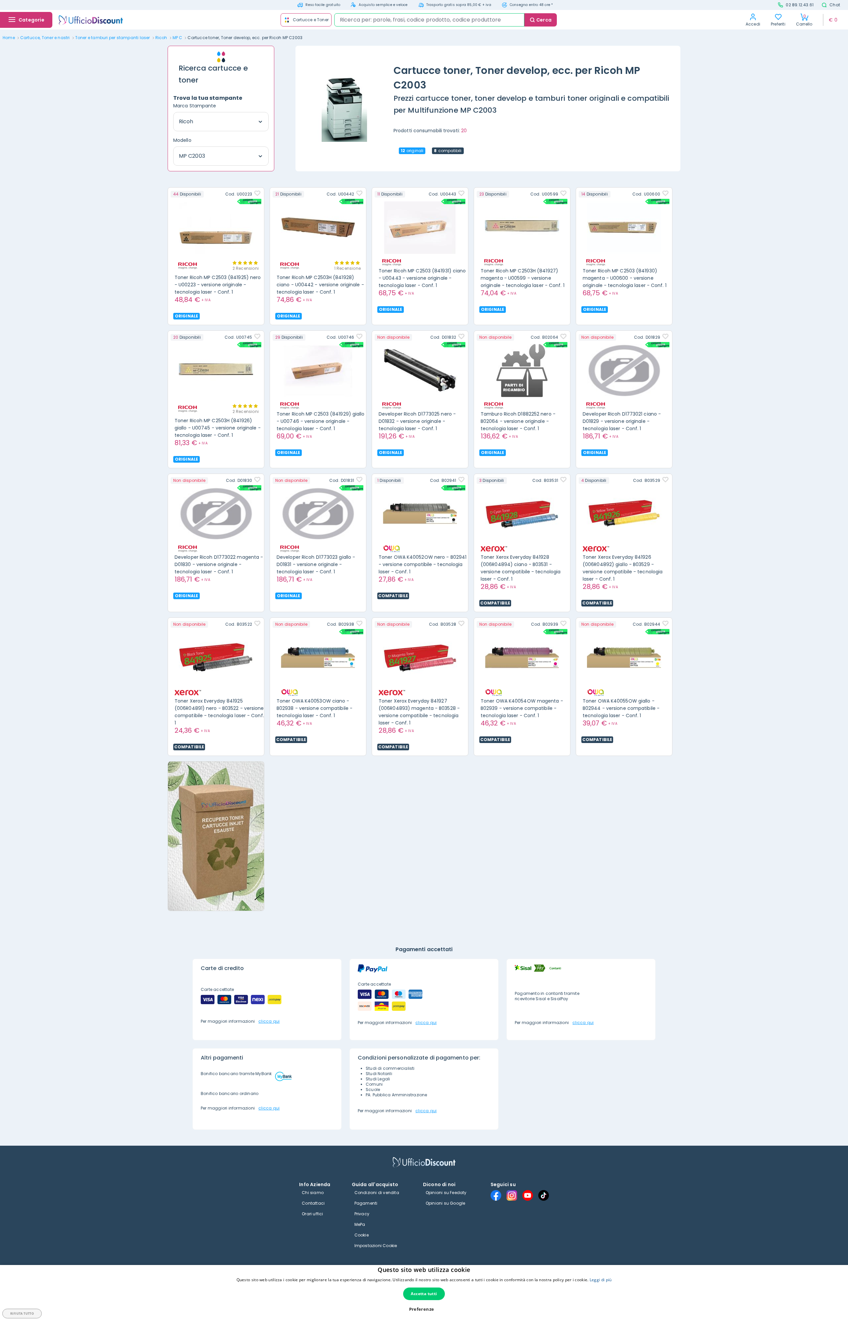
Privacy (361, 1214)
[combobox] (429, 20)
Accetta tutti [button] (424, 1293)
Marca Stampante (194, 105)
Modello (182, 140)
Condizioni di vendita (376, 1192)
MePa (359, 1224)
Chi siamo (313, 1192)
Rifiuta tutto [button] (22, 1313)
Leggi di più (601, 1280)
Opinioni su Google (445, 1203)
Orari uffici (312, 1214)
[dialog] (424, 1292)
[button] (424, 1309)
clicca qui (269, 1021)
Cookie (361, 1235)
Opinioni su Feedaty (446, 1192)
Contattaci (313, 1203)
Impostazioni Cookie (375, 1245)
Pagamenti (366, 1203)
